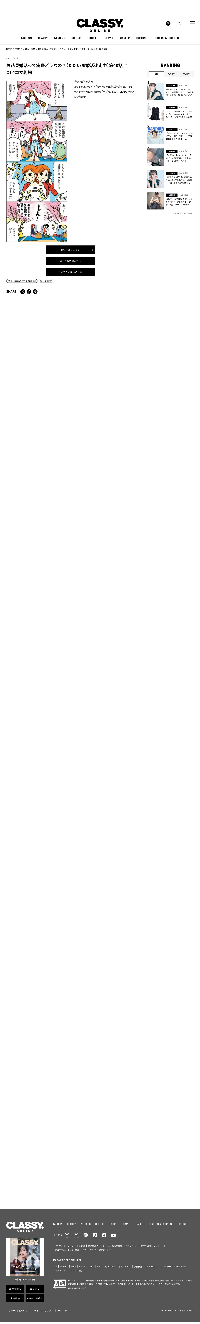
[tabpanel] (100, 995)
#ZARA (176, 1073)
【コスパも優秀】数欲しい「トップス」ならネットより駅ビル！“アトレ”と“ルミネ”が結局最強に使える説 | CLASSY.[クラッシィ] (37, 660)
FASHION (26, 38)
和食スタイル (124, 1266)
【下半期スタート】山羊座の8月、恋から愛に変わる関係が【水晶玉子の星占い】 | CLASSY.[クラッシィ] (37, 747)
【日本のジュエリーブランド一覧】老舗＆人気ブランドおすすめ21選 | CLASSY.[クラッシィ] (102, 568)
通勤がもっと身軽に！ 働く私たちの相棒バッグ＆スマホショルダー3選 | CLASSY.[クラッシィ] (179, 202)
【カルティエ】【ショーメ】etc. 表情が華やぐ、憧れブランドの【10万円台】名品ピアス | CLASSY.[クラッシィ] (37, 926)
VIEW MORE (170, 1187)
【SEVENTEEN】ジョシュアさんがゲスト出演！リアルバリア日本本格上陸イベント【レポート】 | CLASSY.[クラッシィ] (103, 928)
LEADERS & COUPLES (166, 38)
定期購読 (110, 1116)
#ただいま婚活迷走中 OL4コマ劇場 (22, 281)
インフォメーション (64, 1246)
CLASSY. (64, 1266)
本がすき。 (78, 1270)
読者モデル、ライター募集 (67, 1250)
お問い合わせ (131, 1246)
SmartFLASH (152, 1266)
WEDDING (59, 38)
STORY (82, 1266)
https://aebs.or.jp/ (77, 1287)
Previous (179, 1024)
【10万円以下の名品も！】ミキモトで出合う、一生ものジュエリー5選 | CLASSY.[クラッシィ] (37, 484)
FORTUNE (141, 38)
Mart (99, 1266)
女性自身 (138, 1266)
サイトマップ (64, 1310)
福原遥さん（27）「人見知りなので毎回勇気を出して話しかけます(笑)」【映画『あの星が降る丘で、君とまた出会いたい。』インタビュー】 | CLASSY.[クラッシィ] (179, 180)
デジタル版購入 (110, 1127)
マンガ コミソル (62, 1270)
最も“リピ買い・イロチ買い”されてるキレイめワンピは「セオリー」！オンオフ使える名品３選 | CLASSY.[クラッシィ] (102, 749)
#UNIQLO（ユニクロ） (158, 1073)
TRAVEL (109, 38)
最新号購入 (110, 1093)
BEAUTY (43, 38)
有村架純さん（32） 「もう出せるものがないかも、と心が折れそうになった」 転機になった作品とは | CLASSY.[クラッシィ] (37, 570)
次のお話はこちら (70, 249)
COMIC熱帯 (166, 1266)
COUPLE (93, 38)
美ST (107, 1266)
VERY (73, 1266)
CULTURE (76, 38)
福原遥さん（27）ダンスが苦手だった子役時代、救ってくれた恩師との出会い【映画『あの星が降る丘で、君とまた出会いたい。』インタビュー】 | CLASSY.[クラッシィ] (180, 92)
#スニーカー (181, 1068)
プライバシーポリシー (42, 1310)
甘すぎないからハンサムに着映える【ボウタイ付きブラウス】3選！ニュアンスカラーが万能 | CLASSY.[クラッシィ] (37, 838)
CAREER (125, 38)
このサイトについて (18, 1310)
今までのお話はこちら (70, 272)
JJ (56, 1266)
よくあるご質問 (115, 1246)
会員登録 (81, 1246)
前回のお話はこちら (70, 260)
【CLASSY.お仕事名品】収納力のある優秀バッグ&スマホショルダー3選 (37, 394)
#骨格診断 (187, 1073)
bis (113, 1266)
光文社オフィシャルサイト (153, 1246)
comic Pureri (180, 1266)
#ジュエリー (155, 1063)
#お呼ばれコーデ (183, 1063)
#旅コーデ (158, 1068)
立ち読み (110, 1105)
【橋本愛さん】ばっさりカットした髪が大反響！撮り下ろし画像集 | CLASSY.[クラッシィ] (102, 658)
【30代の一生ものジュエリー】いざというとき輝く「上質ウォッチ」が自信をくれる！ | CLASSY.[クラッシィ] (179, 158)
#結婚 (169, 1068)
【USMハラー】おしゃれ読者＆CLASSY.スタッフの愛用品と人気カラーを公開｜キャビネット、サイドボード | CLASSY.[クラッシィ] (102, 396)
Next (187, 1024)
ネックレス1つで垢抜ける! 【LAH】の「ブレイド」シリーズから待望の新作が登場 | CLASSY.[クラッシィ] (102, 836)
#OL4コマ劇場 (46, 281)
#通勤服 (168, 1063)
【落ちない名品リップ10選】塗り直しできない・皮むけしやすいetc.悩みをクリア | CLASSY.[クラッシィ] (102, 484)
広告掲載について (96, 1246)
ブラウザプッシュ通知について (97, 1250)
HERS (91, 1266)
